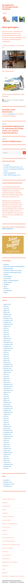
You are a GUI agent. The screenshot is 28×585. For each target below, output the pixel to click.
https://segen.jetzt (7, 228)
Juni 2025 (6, 330)
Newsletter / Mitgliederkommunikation (13, 576)
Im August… (7, 165)
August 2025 (7, 326)
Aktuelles (21, 100)
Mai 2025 (6, 332)
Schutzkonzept (6, 555)
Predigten (6, 284)
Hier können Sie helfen (8, 541)
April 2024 (6, 358)
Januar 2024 (7, 362)
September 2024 (8, 348)
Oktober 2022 (7, 388)
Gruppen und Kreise (8, 516)
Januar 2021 (7, 428)
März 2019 (7, 460)
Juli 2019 (6, 456)
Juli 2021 (6, 416)
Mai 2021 (6, 420)
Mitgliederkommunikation (9, 562)
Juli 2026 (6, 306)
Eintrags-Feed (8, 482)
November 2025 (8, 320)
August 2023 (7, 372)
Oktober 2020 (7, 434)
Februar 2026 (7, 314)
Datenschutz (6, 558)
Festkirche (5, 551)
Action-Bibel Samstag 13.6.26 (12, 175)
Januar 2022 (7, 404)
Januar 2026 (7, 316)
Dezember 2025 (8, 318)
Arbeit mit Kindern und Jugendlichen (14, 266)
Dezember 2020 (8, 430)
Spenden (4, 572)
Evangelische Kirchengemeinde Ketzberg (10, 7)
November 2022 (8, 386)
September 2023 (8, 370)
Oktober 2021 (7, 410)
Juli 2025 (6, 328)
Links (3, 569)
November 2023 (8, 366)
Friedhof (6, 274)
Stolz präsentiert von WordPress (16, 582)
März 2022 (7, 400)
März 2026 (7, 312)
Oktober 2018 (7, 466)
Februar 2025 (7, 338)
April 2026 (7, 310)
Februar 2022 (7, 402)
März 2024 (7, 360)
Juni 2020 (6, 440)
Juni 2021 (6, 418)
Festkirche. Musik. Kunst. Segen (13, 270)
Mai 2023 (6, 376)
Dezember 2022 (8, 384)
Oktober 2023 (7, 368)
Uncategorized (8, 290)
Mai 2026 (6, 308)
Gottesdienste (6, 506)
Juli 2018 (6, 468)
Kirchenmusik (8, 282)
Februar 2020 (7, 448)
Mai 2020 (6, 442)
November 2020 (8, 432)
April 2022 (6, 398)
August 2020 (7, 438)
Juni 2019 (6, 458)
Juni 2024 (6, 354)
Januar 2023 (7, 382)
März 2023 (7, 380)
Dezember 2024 (8, 342)
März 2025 (7, 336)
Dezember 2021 (8, 406)
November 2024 (8, 344)
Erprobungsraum (8, 268)
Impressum (5, 565)
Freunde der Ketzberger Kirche (12, 272)
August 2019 (7, 454)
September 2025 (8, 324)
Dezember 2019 (8, 452)
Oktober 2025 (7, 322)
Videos (5, 292)
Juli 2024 (6, 352)
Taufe (5, 286)
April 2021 (6, 422)
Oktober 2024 (7, 346)
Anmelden (6, 480)
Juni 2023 (6, 374)
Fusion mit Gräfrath (7, 548)
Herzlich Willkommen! (8, 499)
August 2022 (7, 392)
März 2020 (7, 446)
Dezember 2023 (8, 364)
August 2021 (7, 414)
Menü (4, 13)
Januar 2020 (7, 450)
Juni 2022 (6, 396)
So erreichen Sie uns (8, 537)
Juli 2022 (6, 394)
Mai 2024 (6, 356)
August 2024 (7, 350)
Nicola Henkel (7, 100)
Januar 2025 (7, 340)
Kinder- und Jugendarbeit (11, 280)
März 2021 (6, 424)
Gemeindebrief (8, 276)
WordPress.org (8, 486)
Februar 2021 (7, 426)
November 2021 (8, 408)
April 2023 (6, 378)
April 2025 (6, 334)
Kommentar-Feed (9, 484)
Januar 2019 (7, 462)
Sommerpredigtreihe (10, 173)
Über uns (6, 288)
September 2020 (8, 436)
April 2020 (6, 444)
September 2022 (8, 390)
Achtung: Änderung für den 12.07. (13, 167)
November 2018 (8, 464)
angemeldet (11, 114)
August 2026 (7, 304)
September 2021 (8, 412)
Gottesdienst (5, 101)
